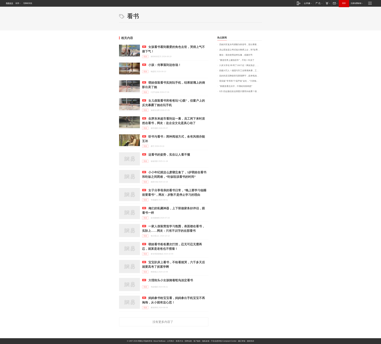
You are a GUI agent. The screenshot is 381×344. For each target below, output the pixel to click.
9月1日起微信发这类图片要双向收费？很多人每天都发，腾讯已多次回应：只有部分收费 (240, 91)
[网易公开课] (308, 3)
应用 (17, 3)
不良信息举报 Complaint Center (223, 341)
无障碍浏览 (27, 3)
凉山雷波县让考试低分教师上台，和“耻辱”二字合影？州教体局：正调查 (240, 50)
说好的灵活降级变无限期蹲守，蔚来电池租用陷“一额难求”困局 (240, 76)
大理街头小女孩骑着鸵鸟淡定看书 (170, 280)
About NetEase (159, 341)
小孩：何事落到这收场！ (164, 64)
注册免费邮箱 (356, 3)
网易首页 (9, 3)
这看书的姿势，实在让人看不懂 (169, 154)
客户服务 (197, 341)
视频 (145, 56)
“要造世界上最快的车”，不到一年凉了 (236, 60)
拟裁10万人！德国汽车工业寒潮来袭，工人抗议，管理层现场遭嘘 (240, 70)
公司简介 (170, 341)
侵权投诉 (250, 341)
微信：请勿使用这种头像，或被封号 (236, 55)
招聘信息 (188, 341)
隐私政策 (205, 341)
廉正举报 (241, 341)
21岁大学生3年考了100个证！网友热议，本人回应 (240, 65)
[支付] (327, 3)
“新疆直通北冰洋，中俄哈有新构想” (235, 86)
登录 (344, 3)
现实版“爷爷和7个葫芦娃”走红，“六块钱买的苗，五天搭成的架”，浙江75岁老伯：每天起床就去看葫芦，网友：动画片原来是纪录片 (240, 81)
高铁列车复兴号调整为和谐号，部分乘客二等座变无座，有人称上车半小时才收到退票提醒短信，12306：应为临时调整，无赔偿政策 (240, 44)
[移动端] (299, 3)
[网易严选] (318, 3)
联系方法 (179, 341)
